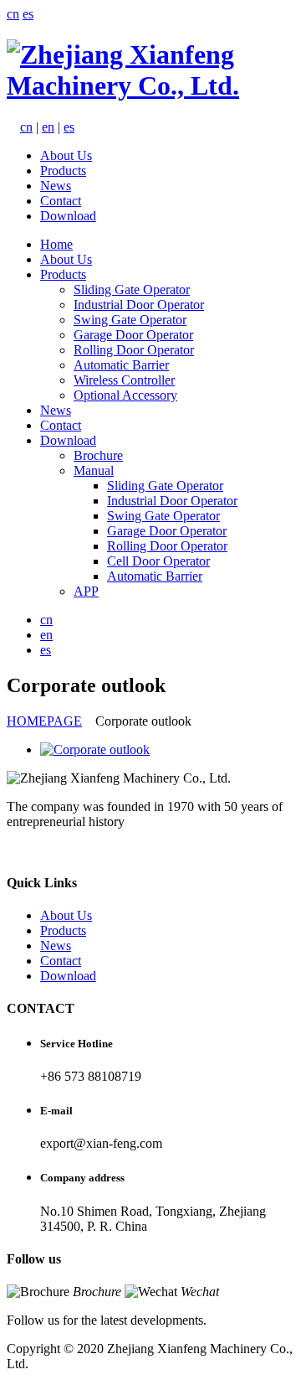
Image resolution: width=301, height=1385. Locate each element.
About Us (66, 155)
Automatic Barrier (121, 365)
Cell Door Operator (158, 561)
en (48, 127)
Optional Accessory (125, 395)
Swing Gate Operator (130, 320)
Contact (60, 201)
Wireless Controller (124, 380)
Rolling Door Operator (134, 350)
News (55, 185)
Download (68, 216)
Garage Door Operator (133, 335)
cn (13, 14)
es (28, 14)
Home (56, 244)
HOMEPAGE (44, 721)
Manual (94, 470)
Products (63, 170)
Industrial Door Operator (139, 304)
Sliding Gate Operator (132, 289)
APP (86, 591)
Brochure (98, 455)
